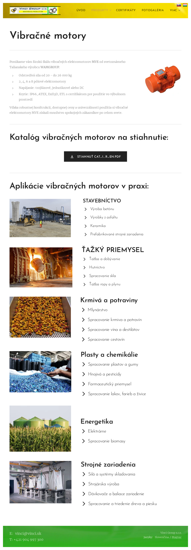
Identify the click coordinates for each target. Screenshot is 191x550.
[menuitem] (82, 10)
